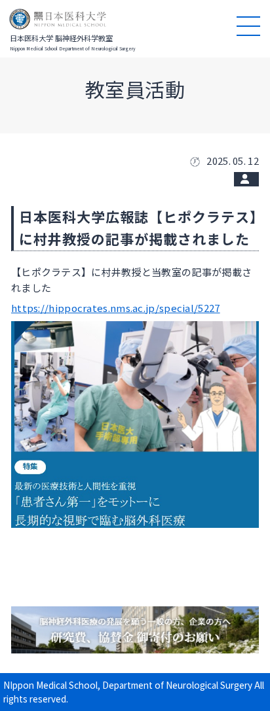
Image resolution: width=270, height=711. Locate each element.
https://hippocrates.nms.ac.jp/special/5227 (115, 308)
